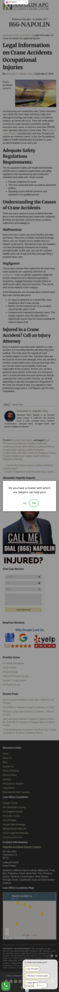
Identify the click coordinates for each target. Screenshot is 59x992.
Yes (34, 503)
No (24, 503)
